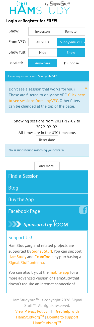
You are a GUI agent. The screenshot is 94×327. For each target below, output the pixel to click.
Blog (13, 187)
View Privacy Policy (31, 311)
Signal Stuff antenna (26, 262)
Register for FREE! (40, 21)
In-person (42, 31)
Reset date (47, 139)
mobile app (59, 272)
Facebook (24, 211)
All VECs (42, 42)
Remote (70, 31)
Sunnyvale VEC (71, 42)
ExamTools (44, 256)
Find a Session (23, 176)
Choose (72, 63)
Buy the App (21, 199)
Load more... (47, 166)
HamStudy (17, 256)
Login (11, 21)
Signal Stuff (42, 251)
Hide (42, 52)
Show (71, 52)
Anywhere (42, 63)
